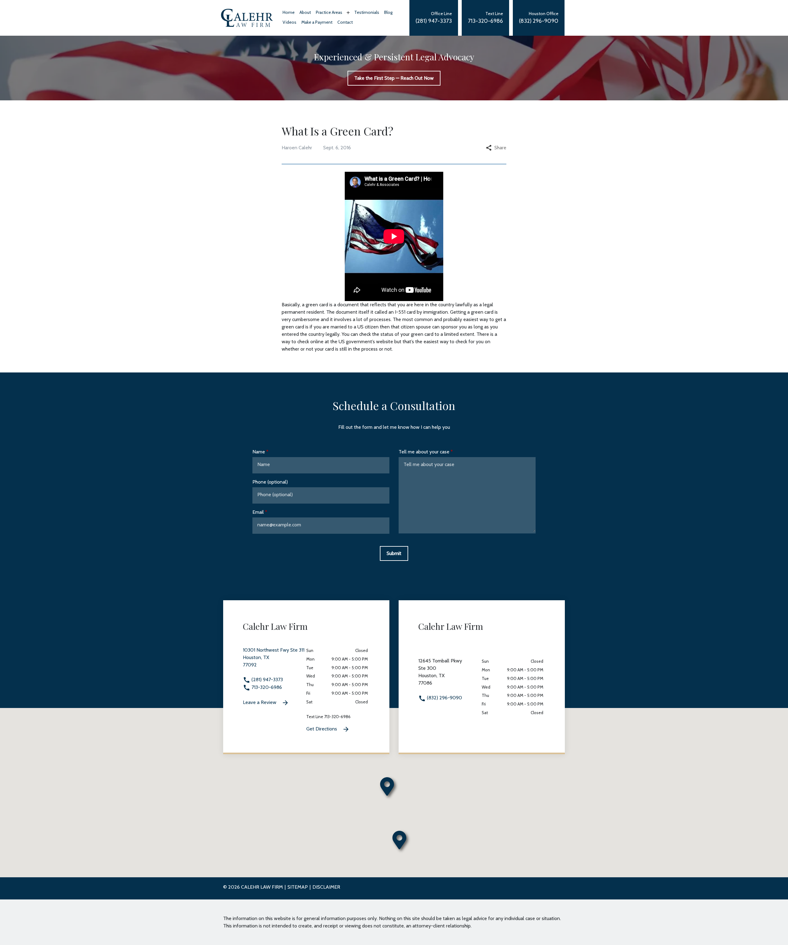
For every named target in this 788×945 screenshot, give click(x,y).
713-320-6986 (266, 687)
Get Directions (322, 729)
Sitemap (297, 887)
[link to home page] (247, 17)
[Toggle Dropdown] (347, 12)
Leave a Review (260, 702)
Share (500, 148)
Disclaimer (326, 887)
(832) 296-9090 (444, 698)
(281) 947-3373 (266, 679)
